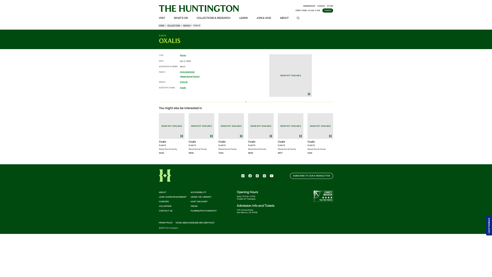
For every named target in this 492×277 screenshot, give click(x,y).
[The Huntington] (199, 8)
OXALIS (183, 82)
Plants (183, 55)
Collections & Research (213, 17)
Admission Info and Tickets (255, 205)
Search (187, 25)
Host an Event (199, 202)
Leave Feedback (489, 225)
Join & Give (263, 17)
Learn (243, 17)
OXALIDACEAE (187, 72)
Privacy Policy (166, 223)
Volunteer (165, 206)
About (284, 17)
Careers (164, 202)
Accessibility (198, 192)
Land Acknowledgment (173, 197)
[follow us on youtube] (272, 176)
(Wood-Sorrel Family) (190, 76)
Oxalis (183, 88)
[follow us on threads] (257, 176)
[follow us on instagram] (264, 176)
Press (194, 206)
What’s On (181, 17)
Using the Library (201, 197)
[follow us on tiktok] (243, 176)
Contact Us (165, 211)
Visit (162, 17)
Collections (173, 25)
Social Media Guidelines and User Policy (195, 223)
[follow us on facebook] (250, 176)
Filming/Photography (204, 211)
